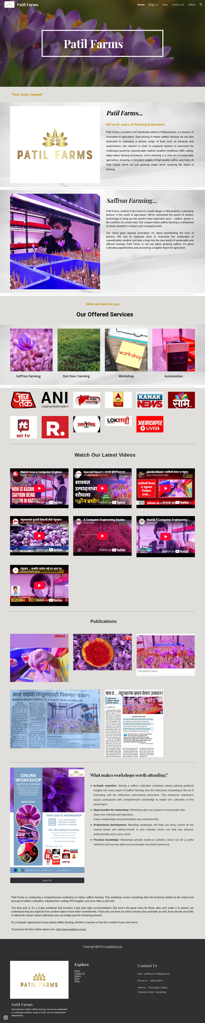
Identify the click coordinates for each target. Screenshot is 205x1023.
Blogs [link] (152, 4)
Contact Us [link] (178, 4)
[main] (102, 43)
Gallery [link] (191, 4)
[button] (201, 4)
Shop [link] (165, 4)
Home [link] (141, 4)
